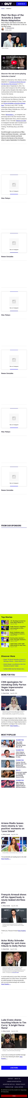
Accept (14, 1095)
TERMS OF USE (9, 1087)
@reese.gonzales (21, 120)
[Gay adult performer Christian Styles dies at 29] (8, 743)
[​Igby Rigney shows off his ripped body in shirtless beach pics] (8, 783)
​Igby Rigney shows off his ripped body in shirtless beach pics (20, 785)
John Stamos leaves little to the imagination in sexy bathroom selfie (21, 755)
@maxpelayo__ (10, 114)
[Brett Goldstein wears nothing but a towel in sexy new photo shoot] (5, 633)
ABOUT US (17, 1078)
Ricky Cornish (6, 834)
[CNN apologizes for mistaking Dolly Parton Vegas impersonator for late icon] (14, 703)
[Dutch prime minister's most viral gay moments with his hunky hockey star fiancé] (5, 639)
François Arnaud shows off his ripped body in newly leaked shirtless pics (13, 898)
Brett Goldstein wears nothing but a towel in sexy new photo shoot (17, 633)
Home (2, 8)
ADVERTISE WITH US (9, 1084)
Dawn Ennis (6, 693)
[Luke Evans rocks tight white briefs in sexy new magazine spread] (5, 645)
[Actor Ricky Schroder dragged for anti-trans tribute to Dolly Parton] (14, 959)
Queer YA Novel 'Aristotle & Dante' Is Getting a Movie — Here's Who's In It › (14, 660)
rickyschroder (15, 972)
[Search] (14, 4)
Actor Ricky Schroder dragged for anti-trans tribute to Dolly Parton (13, 943)
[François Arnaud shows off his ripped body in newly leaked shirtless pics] (14, 915)
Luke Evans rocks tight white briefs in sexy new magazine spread (17, 645)
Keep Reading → (14, 725)
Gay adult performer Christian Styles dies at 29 (21, 744)
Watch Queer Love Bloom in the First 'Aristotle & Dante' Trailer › (14, 665)
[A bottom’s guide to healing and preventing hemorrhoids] (8, 773)
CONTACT (10, 1078)
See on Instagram (14, 191)
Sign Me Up (21, 4)
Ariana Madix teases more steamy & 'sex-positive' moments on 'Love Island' (12, 827)
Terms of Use (6, 1091)
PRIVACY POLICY (20, 1084)
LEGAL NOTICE (18, 1087)
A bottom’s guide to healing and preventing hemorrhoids (21, 775)
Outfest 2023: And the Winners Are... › (14, 669)
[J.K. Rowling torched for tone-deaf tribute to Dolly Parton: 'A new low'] (5, 622)
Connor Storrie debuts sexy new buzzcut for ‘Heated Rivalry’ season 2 (21, 765)
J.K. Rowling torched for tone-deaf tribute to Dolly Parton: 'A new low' (18, 622)
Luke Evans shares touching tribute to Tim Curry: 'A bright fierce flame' (13, 1023)
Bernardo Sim (10, 28)
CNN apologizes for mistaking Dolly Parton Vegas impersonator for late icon (13, 686)
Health (18, 770)
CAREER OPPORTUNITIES (14, 1081)
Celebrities (8, 8)
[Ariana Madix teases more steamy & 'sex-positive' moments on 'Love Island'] (14, 844)
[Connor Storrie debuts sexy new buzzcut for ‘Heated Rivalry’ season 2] (8, 763)
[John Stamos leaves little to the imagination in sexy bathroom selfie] (8, 753)
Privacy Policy (24, 1089)
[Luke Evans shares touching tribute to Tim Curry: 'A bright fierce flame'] (14, 1041)
